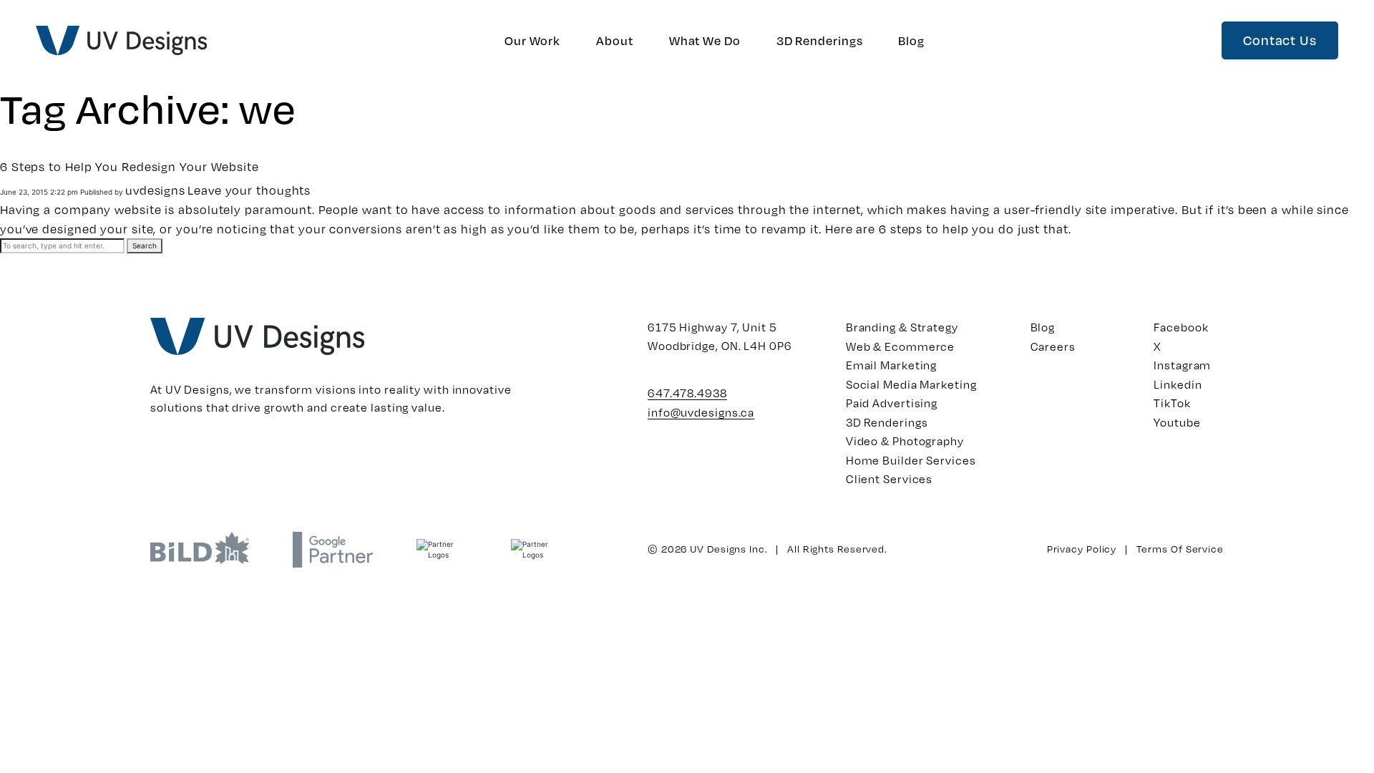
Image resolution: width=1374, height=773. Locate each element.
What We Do (705, 40)
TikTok (1172, 402)
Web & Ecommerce (900, 346)
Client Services (889, 478)
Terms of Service (1180, 548)
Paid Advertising (891, 402)
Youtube (1177, 421)
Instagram (1182, 364)
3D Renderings (819, 40)
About (614, 40)
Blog (911, 40)
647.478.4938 (687, 392)
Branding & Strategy (902, 326)
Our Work (532, 40)
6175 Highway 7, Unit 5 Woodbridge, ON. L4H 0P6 (720, 336)
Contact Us (1280, 40)
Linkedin (1178, 384)
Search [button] (144, 245)
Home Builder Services (911, 459)
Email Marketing (891, 364)
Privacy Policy (1082, 548)
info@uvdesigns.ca (701, 411)
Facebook (1181, 326)
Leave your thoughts (249, 190)
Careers (1053, 346)
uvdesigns (155, 190)
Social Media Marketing (911, 384)
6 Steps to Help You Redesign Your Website (129, 166)
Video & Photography (905, 440)
